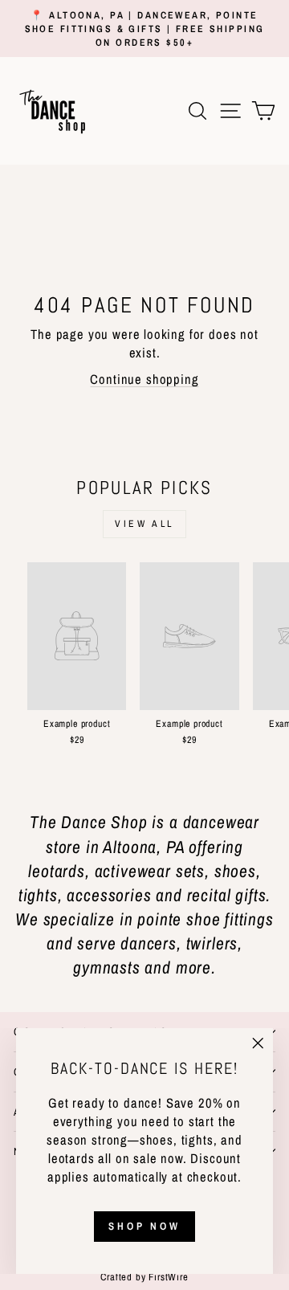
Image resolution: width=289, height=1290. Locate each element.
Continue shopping (144, 379)
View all (144, 523)
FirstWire (167, 1277)
